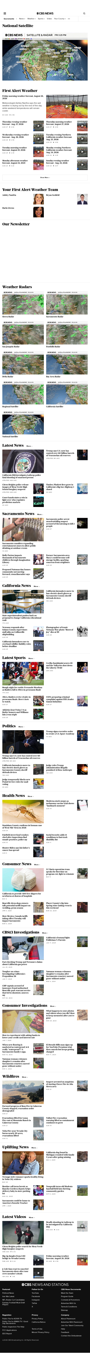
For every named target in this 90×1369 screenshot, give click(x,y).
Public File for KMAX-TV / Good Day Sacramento (15, 1322)
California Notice (38, 1322)
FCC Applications (9, 1330)
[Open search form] (84, 13)
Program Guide (67, 1296)
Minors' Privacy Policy (40, 1332)
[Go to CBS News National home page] (45, 13)
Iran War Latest (8, 1296)
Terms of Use (37, 1329)
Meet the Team (67, 1293)
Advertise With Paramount (71, 1322)
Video (49, 19)
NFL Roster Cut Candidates (13, 1300)
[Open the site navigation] (17, 13)
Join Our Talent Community (72, 1325)
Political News (8, 1293)
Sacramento (9, 19)
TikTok (34, 1303)
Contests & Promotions (70, 1300)
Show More (44, 177)
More (28, 446)
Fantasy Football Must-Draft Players (13, 1304)
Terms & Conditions (69, 1307)
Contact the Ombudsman (71, 1336)
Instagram (36, 1300)
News (21, 19)
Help (63, 1329)
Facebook (36, 1296)
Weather (31, 19)
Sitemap (64, 1310)
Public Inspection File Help (13, 1327)
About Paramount (68, 1319)
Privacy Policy (37, 1319)
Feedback (65, 1332)
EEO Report (7, 1334)
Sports (41, 19)
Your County (59, 19)
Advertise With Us (68, 1303)
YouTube (35, 1293)
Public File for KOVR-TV (12, 1319)
